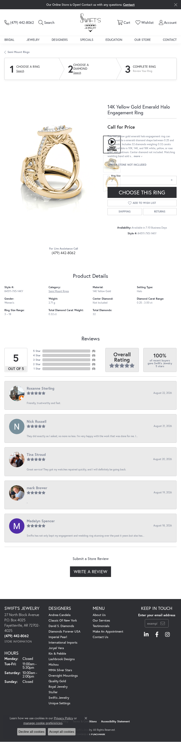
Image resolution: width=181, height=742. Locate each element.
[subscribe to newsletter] (162, 623)
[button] (46, 22)
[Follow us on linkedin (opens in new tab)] (146, 634)
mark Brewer (37, 487)
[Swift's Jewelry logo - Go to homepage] (90, 22)
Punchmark (98, 734)
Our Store (142, 40)
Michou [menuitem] (54, 664)
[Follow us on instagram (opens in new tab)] (167, 634)
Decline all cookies (31, 731)
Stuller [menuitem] (53, 692)
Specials (86, 40)
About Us (99, 615)
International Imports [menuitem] (63, 642)
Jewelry (33, 40)
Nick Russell (36, 421)
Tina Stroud (36, 454)
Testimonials (101, 626)
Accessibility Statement (115, 721)
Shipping (125, 211)
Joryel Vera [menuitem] (56, 648)
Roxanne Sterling (40, 388)
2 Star (37, 364)
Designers (60, 40)
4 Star (37, 355)
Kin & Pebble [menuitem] (57, 653)
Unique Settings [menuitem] (59, 703)
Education (114, 40)
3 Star (37, 359)
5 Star (37, 351)
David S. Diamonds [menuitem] (61, 626)
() (93, 351)
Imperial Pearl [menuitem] (58, 637)
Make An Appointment (108, 631)
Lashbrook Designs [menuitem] (62, 659)
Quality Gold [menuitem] (57, 681)
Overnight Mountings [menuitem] (63, 675)
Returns (159, 211)
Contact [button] (129, 4)
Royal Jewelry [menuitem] (58, 686)
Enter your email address (156, 615)
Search (20, 71)
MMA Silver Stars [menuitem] (60, 670)
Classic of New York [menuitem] (63, 620)
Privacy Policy (63, 718)
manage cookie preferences (42, 723)
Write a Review (90, 572)
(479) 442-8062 (63, 252)
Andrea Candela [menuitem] (59, 615)
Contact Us (100, 637)
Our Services (101, 620)
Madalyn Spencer (41, 520)
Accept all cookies (61, 731)
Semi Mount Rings (19, 52)
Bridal (9, 40)
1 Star (37, 368)
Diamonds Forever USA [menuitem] (64, 631)
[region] (53, 164)
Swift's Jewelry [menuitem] (59, 697)
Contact (170, 40)
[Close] (175, 5)
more (137, 156)
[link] (19, 22)
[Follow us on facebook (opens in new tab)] (157, 634)
